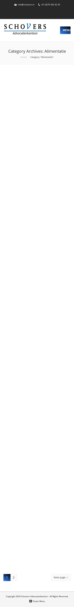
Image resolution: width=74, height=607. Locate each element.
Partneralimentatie (25, 442)
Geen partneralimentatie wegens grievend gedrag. (31, 297)
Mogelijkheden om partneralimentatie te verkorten (37, 486)
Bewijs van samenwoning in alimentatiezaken (33, 529)
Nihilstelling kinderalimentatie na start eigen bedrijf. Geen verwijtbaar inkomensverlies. (35, 133)
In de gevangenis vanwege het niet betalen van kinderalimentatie (36, 85)
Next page (59, 577)
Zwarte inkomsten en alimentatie (27, 402)
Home (23, 57)
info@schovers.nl (26, 4)
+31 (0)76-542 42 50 (50, 4)
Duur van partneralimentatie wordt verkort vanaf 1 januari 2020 (35, 181)
